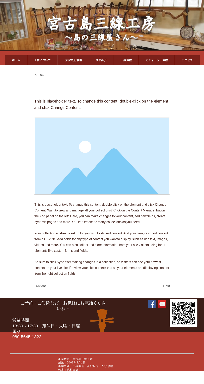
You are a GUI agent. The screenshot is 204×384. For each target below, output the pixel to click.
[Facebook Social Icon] (152, 304)
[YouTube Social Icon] (162, 304)
